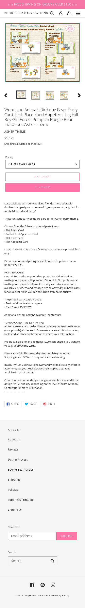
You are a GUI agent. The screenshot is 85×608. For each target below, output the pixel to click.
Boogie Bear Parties (21, 469)
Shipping (9, 143)
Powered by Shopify (59, 595)
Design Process (18, 459)
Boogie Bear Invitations (36, 595)
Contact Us (15, 510)
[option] (21, 95)
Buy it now (42, 187)
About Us (14, 439)
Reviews (13, 449)
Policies (13, 489)
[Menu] (78, 13)
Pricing (9, 157)
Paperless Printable (21, 500)
